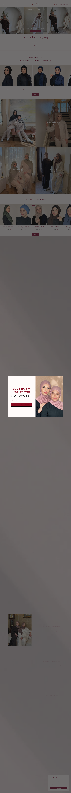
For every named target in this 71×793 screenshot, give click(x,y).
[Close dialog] (62, 377)
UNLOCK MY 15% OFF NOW (21, 405)
